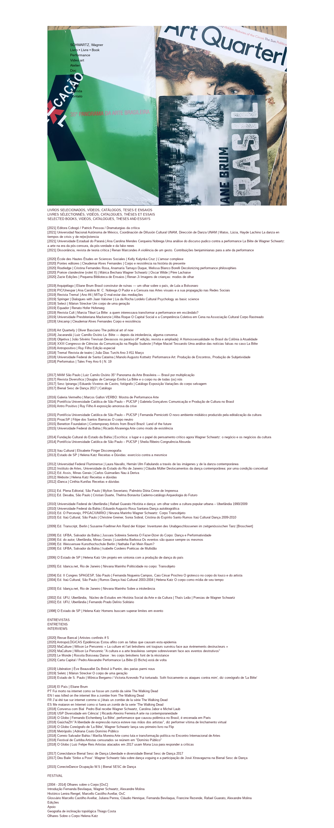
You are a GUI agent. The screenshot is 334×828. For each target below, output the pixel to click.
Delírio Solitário (123, 602)
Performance (80, 55)
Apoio (51, 807)
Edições (53, 802)
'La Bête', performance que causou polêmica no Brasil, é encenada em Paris (157, 718)
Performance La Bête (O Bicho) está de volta (135, 660)
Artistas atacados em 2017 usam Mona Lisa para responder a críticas (144, 744)
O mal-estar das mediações (123, 295)
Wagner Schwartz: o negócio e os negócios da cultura (233, 437)
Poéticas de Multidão (142, 548)
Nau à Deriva (130, 473)
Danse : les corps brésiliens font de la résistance (134, 655)
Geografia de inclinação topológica (71, 811)
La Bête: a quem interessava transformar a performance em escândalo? (147, 312)
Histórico (53, 793)
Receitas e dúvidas (103, 477)
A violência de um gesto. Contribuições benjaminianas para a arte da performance (196, 250)
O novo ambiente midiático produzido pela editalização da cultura (215, 415)
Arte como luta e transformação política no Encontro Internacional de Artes (167, 735)
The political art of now (117, 330)
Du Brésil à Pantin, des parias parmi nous (125, 669)
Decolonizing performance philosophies (208, 268)
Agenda (76, 91)
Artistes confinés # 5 (94, 638)
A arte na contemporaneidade (157, 713)
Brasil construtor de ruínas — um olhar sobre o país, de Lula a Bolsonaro (146, 286)
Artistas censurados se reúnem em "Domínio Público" (123, 740)
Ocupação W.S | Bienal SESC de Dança (107, 767)
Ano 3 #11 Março (132, 353)
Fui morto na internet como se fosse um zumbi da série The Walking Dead (105, 691)
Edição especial (104, 348)
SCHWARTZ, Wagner (86, 45)
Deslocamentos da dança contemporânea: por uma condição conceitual (217, 468)
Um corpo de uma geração (111, 303)
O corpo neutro (122, 419)
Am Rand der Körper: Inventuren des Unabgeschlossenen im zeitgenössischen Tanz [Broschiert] (184, 526)
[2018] (52, 361)
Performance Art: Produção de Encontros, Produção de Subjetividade (201, 357)
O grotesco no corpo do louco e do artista (213, 575)
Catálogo (105, 388)
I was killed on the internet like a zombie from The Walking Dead (98, 695)
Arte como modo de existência (151, 428)
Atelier (75, 65)
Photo (74, 86)
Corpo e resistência (127, 321)
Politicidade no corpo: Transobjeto (151, 566)
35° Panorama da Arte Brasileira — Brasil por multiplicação (152, 375)
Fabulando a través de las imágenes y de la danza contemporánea (191, 464)
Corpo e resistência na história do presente (155, 263)
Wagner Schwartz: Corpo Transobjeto (159, 513)
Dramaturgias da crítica (123, 228)
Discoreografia (111, 450)
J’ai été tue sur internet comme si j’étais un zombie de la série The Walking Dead (110, 700)
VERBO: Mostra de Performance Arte (132, 397)
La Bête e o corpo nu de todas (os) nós (154, 379)
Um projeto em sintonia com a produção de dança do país (142, 557)
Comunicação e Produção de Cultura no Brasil (201, 401)
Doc (73, 70)
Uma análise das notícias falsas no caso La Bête (223, 343)
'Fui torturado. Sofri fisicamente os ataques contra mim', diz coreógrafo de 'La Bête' (198, 677)
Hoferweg (97, 308)
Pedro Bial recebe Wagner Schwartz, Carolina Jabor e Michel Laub (132, 709)
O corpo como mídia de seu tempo (198, 580)
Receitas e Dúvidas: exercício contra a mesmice (132, 455)
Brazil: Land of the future (153, 424)
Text (73, 81)
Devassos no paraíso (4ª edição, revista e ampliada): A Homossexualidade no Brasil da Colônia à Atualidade (180, 339)
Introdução (54, 789)
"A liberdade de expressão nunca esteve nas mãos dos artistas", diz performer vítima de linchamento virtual (149, 722)
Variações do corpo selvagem (186, 384)
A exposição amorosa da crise (115, 406)
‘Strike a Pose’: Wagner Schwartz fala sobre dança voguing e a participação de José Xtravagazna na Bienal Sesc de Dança (159, 758)
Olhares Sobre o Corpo (63, 816)
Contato (76, 96)
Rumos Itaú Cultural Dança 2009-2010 (209, 517)
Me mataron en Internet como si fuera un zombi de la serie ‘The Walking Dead (108, 704)
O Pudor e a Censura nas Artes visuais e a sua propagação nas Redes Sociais (174, 290)
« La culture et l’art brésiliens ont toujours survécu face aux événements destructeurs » (166, 646)
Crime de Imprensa (164, 491)
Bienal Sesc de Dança (92, 753)
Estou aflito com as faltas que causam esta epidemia (138, 642)
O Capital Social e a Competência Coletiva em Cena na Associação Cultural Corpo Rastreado (197, 317)
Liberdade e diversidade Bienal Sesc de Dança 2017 (145, 753)
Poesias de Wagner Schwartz (214, 597)
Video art (77, 60)
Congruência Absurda (175, 442)
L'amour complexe (170, 259)
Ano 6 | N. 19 (102, 361)
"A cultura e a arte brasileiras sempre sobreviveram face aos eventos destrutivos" (162, 651)
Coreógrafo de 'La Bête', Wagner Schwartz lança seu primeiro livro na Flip (122, 727)
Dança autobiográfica (164, 508)
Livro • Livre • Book (85, 50)
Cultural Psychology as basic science (172, 299)
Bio (72, 76)
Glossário (54, 798)
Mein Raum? (145, 544)
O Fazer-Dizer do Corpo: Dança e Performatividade (175, 535)
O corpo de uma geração (109, 673)
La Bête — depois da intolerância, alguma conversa (140, 335)
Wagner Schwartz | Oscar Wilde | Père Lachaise (157, 272)
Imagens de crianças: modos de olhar (167, 277)
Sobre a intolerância (141, 588)
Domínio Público (107, 731)
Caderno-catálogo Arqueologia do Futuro (169, 495)
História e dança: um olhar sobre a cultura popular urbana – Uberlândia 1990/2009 (189, 504)
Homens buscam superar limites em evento (132, 611)
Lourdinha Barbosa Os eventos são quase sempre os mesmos (159, 539)
